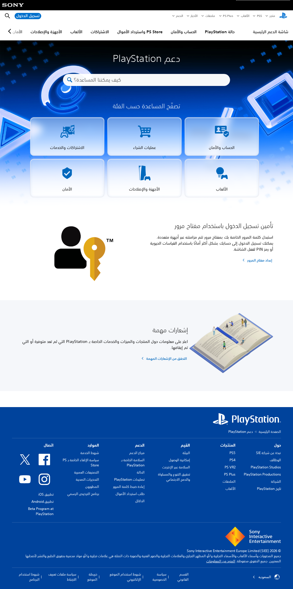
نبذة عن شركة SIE (268, 452)
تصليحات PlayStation (129, 479)
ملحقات (210, 16)
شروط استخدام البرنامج (29, 577)
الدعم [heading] (139, 445)
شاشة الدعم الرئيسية (270, 31)
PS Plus (228, 16)
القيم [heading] (185, 445)
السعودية (264, 577)
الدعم (179, 16)
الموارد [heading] (93, 445)
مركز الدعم (136, 452)
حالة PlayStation (220, 31)
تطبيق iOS (46, 494)
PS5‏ (259, 16)
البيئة (186, 452)
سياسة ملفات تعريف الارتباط (62, 577)
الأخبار (194, 16)
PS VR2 (230, 467)
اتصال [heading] (49, 445)
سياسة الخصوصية (159, 577)
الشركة (276, 481)
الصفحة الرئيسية (270, 431)
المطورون (92, 486)
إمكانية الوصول (179, 460)
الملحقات (229, 481)
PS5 (232, 452)
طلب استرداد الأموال (130, 493)
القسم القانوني (183, 577)
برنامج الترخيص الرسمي (83, 493)
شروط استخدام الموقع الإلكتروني (125, 577)
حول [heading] (277, 445)
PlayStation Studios (266, 467)
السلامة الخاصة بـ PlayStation (132, 463)
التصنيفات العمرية (86, 472)
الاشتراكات (100, 31)
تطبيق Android (42, 501)
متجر (272, 16)
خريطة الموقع (92, 577)
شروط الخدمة (89, 452)
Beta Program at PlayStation (41, 511)
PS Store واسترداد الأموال (140, 31)
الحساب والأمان (184, 31)
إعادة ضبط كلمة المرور (128, 486)
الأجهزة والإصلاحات (46, 31)
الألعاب (245, 16)
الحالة (140, 472)
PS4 (232, 460)
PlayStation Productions (262, 474)
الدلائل (139, 500)
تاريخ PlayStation (269, 488)
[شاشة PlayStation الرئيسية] (283, 16)
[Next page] (11, 31)
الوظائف (275, 460)
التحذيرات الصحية (87, 479)
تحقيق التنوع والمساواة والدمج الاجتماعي (174, 477)
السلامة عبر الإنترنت (176, 467)
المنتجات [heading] (227, 445)
